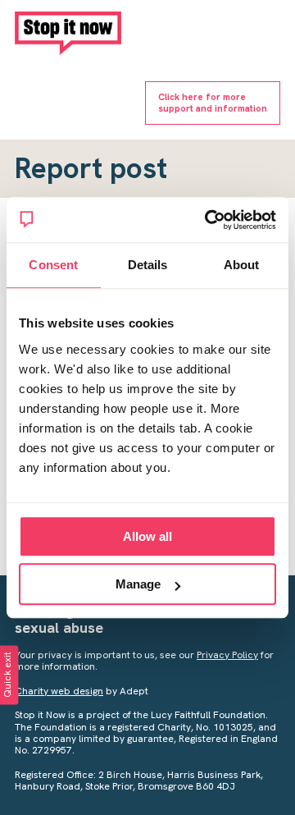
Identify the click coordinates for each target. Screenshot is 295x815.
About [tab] (242, 265)
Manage (138, 584)
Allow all (147, 536)
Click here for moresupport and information (212, 102)
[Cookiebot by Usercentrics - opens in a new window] (208, 220)
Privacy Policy (227, 655)
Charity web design (59, 691)
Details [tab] (148, 265)
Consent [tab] (53, 265)
